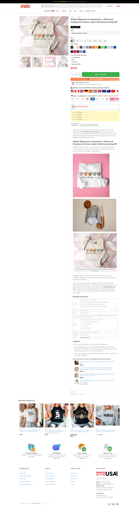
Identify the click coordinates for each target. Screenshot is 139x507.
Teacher (64, 11)
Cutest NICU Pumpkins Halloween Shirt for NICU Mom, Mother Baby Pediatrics (30, 430)
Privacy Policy (49, 473)
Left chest (74, 62)
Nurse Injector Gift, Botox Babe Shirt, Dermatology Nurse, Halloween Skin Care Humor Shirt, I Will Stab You (55, 431)
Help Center (110, 6)
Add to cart (101, 74)
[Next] (65, 36)
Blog (82, 11)
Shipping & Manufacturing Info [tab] (89, 125)
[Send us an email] (105, 478)
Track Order (74, 476)
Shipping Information (25, 476)
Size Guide (22, 473)
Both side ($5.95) (76, 64)
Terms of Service (49, 476)
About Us (73, 473)
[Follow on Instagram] (100, 478)
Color (72, 44)
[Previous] (22, 36)
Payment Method (24, 481)
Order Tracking (91, 11)
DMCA (72, 484)
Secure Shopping (50, 481)
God (70, 11)
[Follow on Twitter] (103, 478)
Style (72, 30)
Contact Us (23, 478)
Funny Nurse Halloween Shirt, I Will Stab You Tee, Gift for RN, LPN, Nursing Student (81, 430)
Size (72, 37)
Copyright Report (50, 478)
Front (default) (76, 57)
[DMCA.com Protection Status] (46, 503)
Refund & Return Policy (26, 484)
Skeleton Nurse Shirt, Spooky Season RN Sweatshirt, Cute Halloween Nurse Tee (106, 430)
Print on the (74, 55)
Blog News (74, 478)
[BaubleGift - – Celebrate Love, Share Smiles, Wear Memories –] (27, 6)
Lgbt (75, 11)
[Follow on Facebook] (97, 478)
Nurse (57, 11)
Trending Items (48, 11)
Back (73, 59)
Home (72, 17)
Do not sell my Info (50, 484)
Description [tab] (75, 125)
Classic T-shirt (82, 394)
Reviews (73, 481)
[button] (117, 6)
